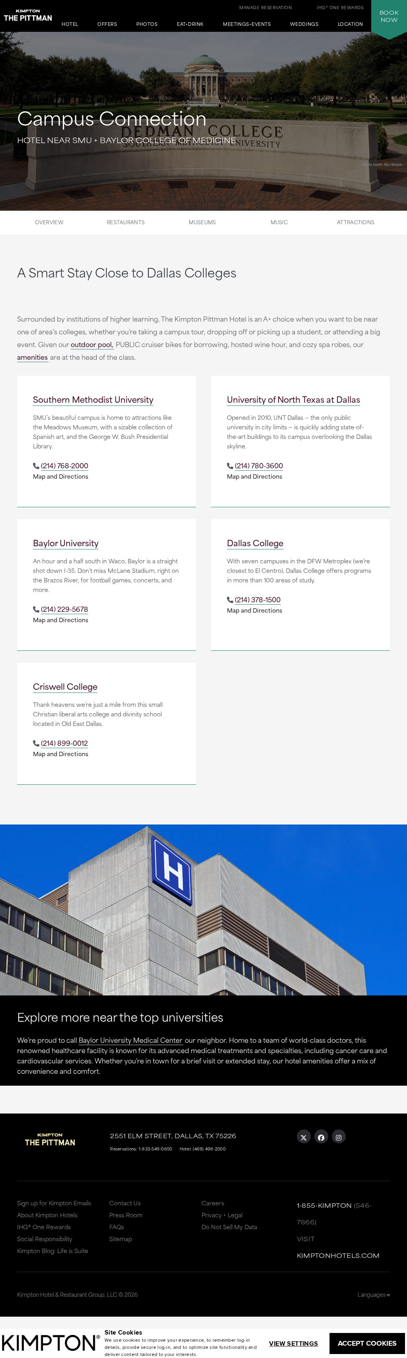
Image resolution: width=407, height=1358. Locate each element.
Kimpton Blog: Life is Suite (52, 1250)
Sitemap (120, 1238)
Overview (49, 222)
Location (350, 24)
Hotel (70, 24)
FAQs (116, 1226)
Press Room (126, 1214)
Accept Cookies (367, 1343)
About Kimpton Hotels (47, 1214)
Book (389, 15)
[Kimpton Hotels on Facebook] (321, 1136)
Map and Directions (60, 476)
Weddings (304, 24)
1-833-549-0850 (155, 1148)
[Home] (28, 14)
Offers (107, 24)
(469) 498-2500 (209, 1148)
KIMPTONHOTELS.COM (338, 1255)
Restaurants (126, 222)
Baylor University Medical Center (130, 1039)
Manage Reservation (265, 7)
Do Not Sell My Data (229, 1226)
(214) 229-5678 (64, 608)
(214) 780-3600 (259, 465)
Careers (213, 1202)
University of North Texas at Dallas (293, 398)
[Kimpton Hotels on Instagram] (339, 1136)
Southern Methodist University (93, 398)
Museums (202, 222)
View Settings (293, 1343)
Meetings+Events (247, 24)
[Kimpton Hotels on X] (304, 1136)
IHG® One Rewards (44, 1226)
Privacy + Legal (222, 1214)
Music (279, 222)
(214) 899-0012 (64, 742)
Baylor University (66, 542)
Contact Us (125, 1202)
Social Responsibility (44, 1238)
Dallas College (255, 542)
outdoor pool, (92, 344)
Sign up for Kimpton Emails (54, 1202)
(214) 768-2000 (64, 465)
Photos (146, 24)
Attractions (355, 222)
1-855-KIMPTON (324, 1205)
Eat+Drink (190, 24)
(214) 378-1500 (258, 599)
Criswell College (65, 686)
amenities (32, 356)
